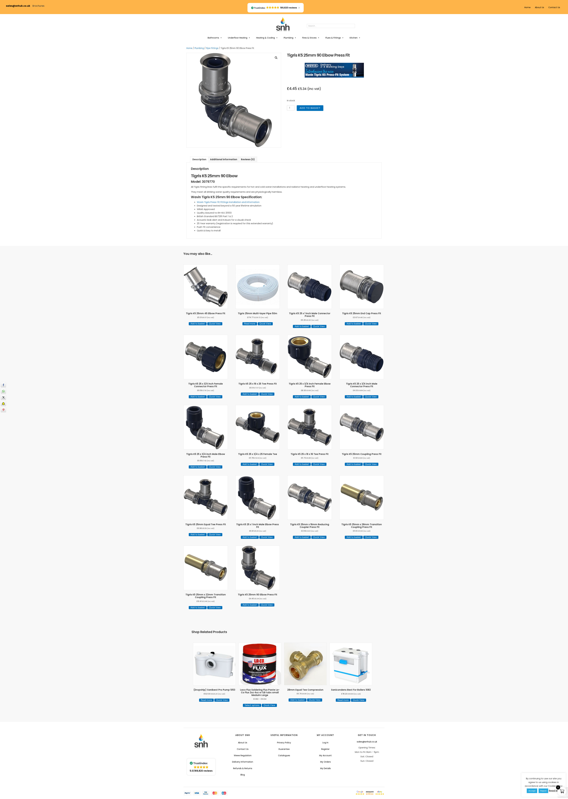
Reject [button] (543, 790)
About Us (539, 7)
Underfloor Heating (237, 37)
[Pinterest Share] (3, 409)
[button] (357, 26)
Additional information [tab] (223, 159)
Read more (249, 323)
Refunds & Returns (242, 768)
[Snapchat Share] (3, 403)
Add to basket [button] (198, 323)
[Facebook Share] (3, 385)
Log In (325, 742)
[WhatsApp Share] (3, 391)
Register (325, 749)
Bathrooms (213, 37)
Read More (555, 790)
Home (527, 7)
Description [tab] (199, 159)
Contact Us (554, 7)
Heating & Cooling (265, 37)
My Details (325, 768)
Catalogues (284, 755)
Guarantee (284, 749)
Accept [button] (532, 790)
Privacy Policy (284, 742)
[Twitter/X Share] (3, 397)
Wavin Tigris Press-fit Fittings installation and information (228, 202)
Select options (252, 705)
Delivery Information (242, 761)
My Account (325, 755)
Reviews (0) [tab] (248, 159)
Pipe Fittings (212, 48)
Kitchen (354, 37)
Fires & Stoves (309, 37)
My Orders (325, 761)
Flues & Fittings (333, 37)
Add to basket (310, 108)
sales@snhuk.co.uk (19, 6)
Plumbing (288, 37)
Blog (243, 774)
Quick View (215, 323)
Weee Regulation (242, 755)
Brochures (38, 6)
